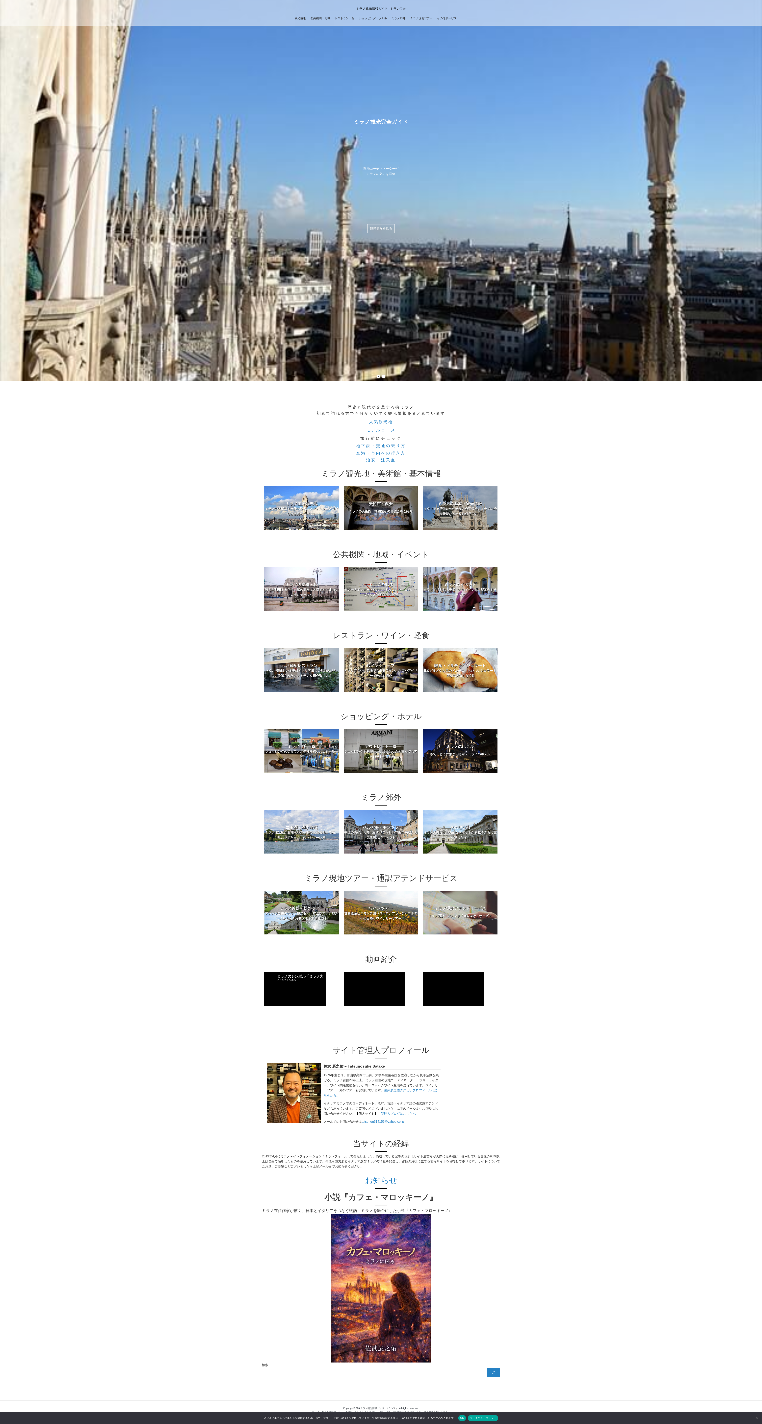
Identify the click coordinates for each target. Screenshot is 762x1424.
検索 (265, 1365)
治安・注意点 (381, 460)
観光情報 (300, 18)
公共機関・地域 (320, 18)
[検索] (493, 1372)
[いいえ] (757, 1418)
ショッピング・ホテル (373, 18)
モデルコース (381, 430)
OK (462, 1417)
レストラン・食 (344, 18)
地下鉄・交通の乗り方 (381, 446)
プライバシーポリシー (483, 1417)
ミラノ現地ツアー (421, 18)
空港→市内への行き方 (381, 453)
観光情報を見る (381, 228)
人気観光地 (381, 422)
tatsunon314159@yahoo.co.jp (383, 1121)
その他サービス (447, 18)
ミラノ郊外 (398, 18)
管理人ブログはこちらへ (398, 1113)
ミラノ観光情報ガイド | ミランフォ (381, 8)
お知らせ (381, 1180)
